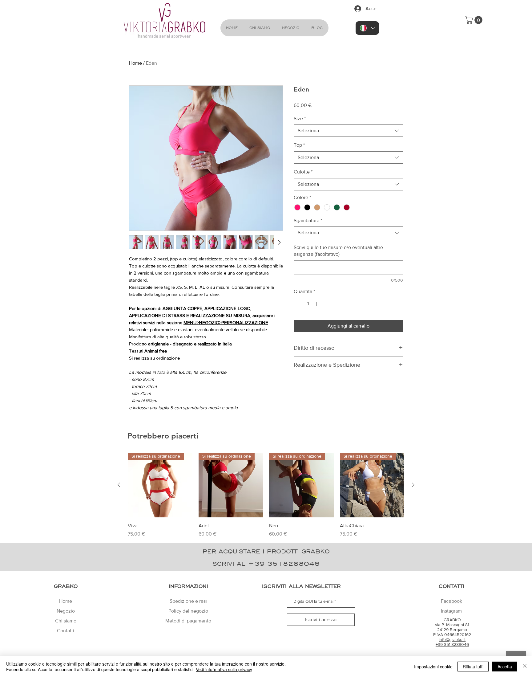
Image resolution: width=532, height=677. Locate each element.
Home (135, 63)
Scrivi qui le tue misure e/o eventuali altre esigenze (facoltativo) (338, 251)
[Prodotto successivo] (413, 484)
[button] (474, 20)
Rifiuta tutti (473, 666)
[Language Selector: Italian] (367, 28)
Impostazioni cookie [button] (433, 666)
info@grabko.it (452, 639)
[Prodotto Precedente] (119, 484)
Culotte (303, 171)
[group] (266, 495)
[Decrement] (299, 304)
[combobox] (348, 130)
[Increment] (316, 304)
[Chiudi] (524, 666)
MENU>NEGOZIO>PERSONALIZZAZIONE (225, 322)
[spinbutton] (307, 304)
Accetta (505, 666)
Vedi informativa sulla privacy (224, 669)
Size (300, 118)
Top (299, 145)
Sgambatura (308, 220)
